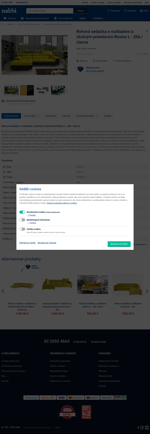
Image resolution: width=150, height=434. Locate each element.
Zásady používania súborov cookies (62, 203)
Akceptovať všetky (119, 244)
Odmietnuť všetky (27, 243)
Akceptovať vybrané (47, 243)
